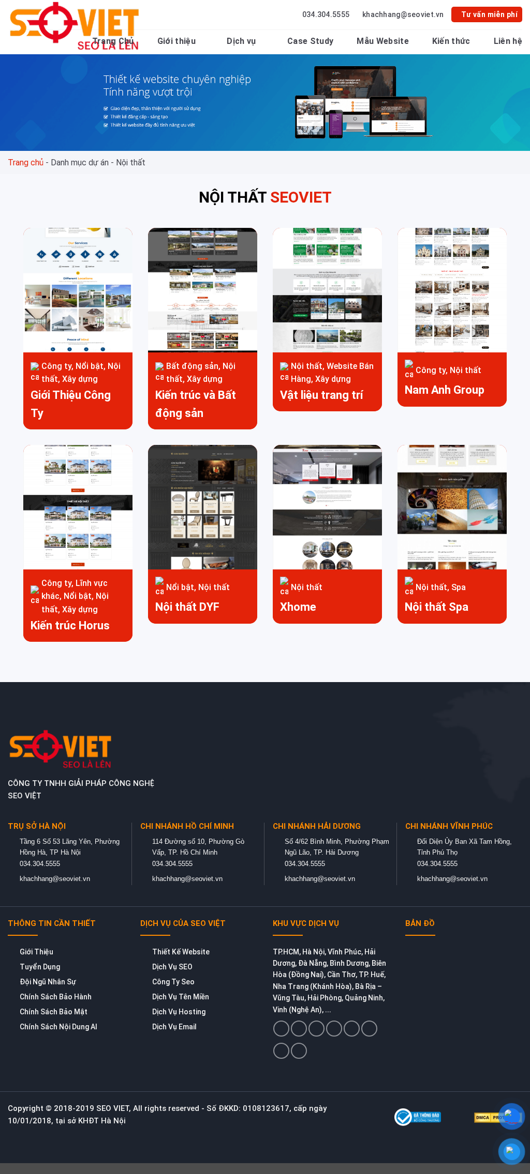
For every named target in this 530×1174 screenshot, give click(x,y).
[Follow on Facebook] (281, 1029)
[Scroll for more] (265, 1142)
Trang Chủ (113, 41)
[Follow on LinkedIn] (281, 1051)
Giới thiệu (176, 41)
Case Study (310, 41)
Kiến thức (451, 41)
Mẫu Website (383, 41)
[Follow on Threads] (352, 1029)
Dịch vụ (241, 41)
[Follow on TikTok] (316, 1029)
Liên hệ (508, 41)
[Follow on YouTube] (299, 1051)
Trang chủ (25, 162)
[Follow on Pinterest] (369, 1029)
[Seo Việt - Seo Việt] (76, 26)
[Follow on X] (334, 1029)
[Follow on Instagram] (299, 1029)
